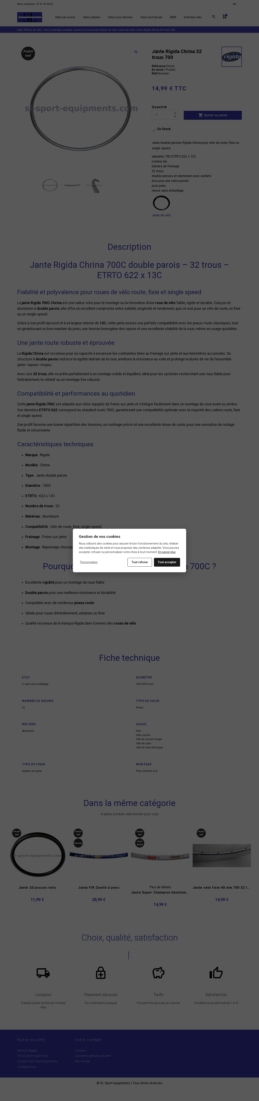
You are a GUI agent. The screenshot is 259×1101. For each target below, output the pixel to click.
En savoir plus (167, 552)
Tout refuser (139, 562)
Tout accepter (167, 562)
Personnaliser (89, 562)
